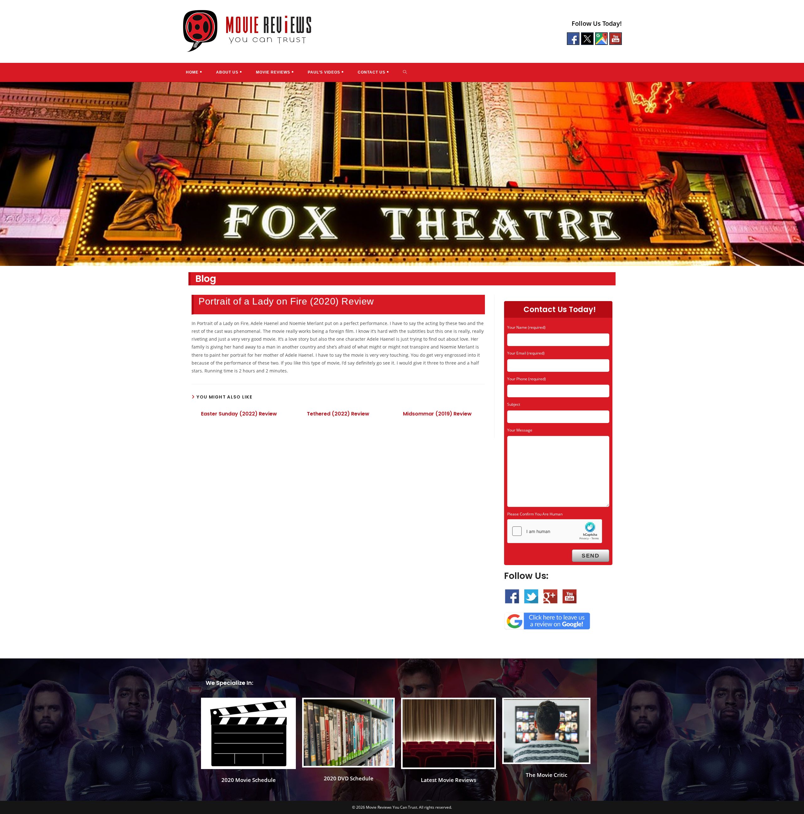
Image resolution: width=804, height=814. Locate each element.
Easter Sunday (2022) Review (239, 413)
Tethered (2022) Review (338, 413)
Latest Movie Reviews (448, 780)
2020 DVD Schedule (348, 778)
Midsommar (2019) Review (437, 413)
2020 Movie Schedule (248, 780)
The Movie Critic (546, 774)
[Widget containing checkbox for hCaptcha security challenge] (554, 531)
